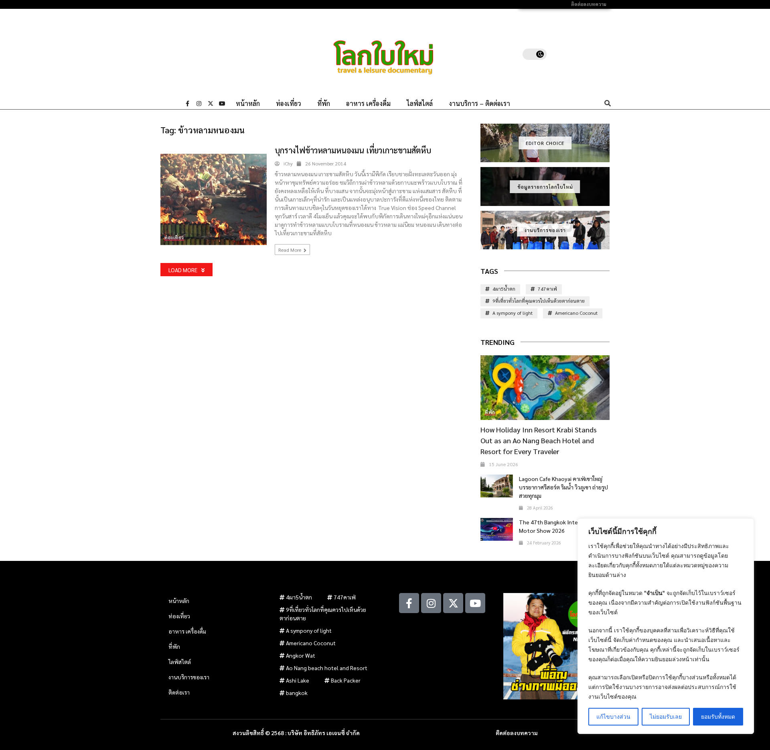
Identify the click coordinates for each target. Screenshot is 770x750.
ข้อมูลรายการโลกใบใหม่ (545, 186)
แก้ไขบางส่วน (613, 716)
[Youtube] (222, 103)
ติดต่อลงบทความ (588, 4)
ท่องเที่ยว (288, 104)
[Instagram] (199, 103)
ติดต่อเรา (179, 692)
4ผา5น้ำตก (503, 288)
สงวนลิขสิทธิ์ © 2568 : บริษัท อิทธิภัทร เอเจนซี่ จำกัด (296, 732)
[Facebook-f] (187, 103)
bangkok (297, 692)
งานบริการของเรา (545, 230)
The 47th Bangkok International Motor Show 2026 (560, 526)
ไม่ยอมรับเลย (666, 716)
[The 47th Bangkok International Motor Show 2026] (496, 529)
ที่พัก (323, 104)
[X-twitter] (210, 103)
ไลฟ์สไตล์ (420, 104)
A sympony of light (512, 313)
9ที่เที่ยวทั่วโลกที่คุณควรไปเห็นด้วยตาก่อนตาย (538, 301)
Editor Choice (545, 143)
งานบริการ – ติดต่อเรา (479, 104)
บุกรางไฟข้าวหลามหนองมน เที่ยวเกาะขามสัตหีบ (353, 150)
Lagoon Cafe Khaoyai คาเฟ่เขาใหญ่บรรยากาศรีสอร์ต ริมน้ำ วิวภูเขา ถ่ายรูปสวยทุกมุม (563, 487)
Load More (182, 269)
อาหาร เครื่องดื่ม (368, 104)
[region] (666, 626)
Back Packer (346, 680)
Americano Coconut (576, 313)
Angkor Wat (300, 655)
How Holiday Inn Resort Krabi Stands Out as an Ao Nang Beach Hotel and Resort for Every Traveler (538, 440)
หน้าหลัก (248, 104)
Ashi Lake (297, 680)
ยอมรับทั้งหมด (718, 716)
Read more (290, 250)
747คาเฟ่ (547, 288)
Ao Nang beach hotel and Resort (326, 667)
